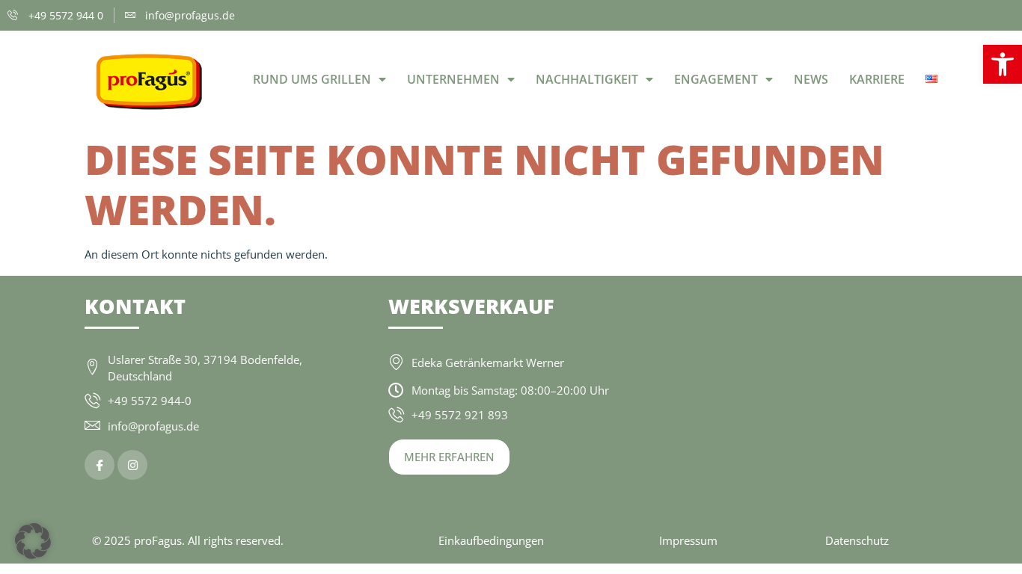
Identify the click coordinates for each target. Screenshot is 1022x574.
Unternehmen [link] (453, 79)
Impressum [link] (688, 540)
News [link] (811, 79)
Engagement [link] (716, 79)
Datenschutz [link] (857, 540)
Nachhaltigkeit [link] (587, 79)
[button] (33, 541)
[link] (1002, 64)
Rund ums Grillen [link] (312, 79)
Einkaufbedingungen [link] (491, 540)
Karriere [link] (877, 79)
